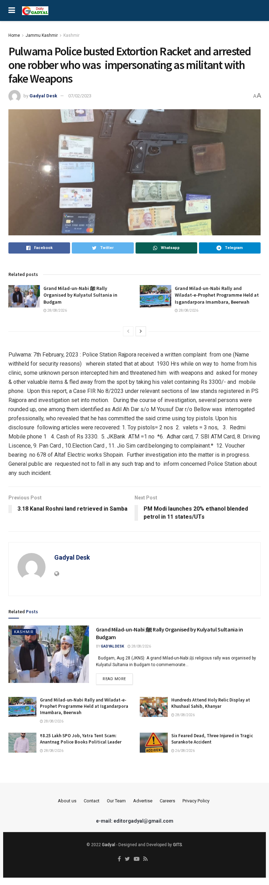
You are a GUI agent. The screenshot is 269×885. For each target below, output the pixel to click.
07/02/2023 (79, 95)
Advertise (142, 800)
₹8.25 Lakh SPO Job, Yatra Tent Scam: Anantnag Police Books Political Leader (81, 739)
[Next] (141, 331)
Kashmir (71, 35)
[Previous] (128, 331)
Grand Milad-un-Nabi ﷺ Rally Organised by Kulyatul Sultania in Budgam (80, 295)
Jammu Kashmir (42, 35)
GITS (177, 844)
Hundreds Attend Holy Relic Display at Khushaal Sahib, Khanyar (210, 703)
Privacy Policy (195, 800)
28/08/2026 (57, 310)
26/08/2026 (184, 751)
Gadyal (108, 844)
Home (14, 35)
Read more (114, 679)
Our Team (116, 800)
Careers (167, 800)
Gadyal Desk (43, 95)
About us (67, 800)
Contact (91, 800)
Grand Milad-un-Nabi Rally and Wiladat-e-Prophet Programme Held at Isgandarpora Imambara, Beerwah (217, 295)
